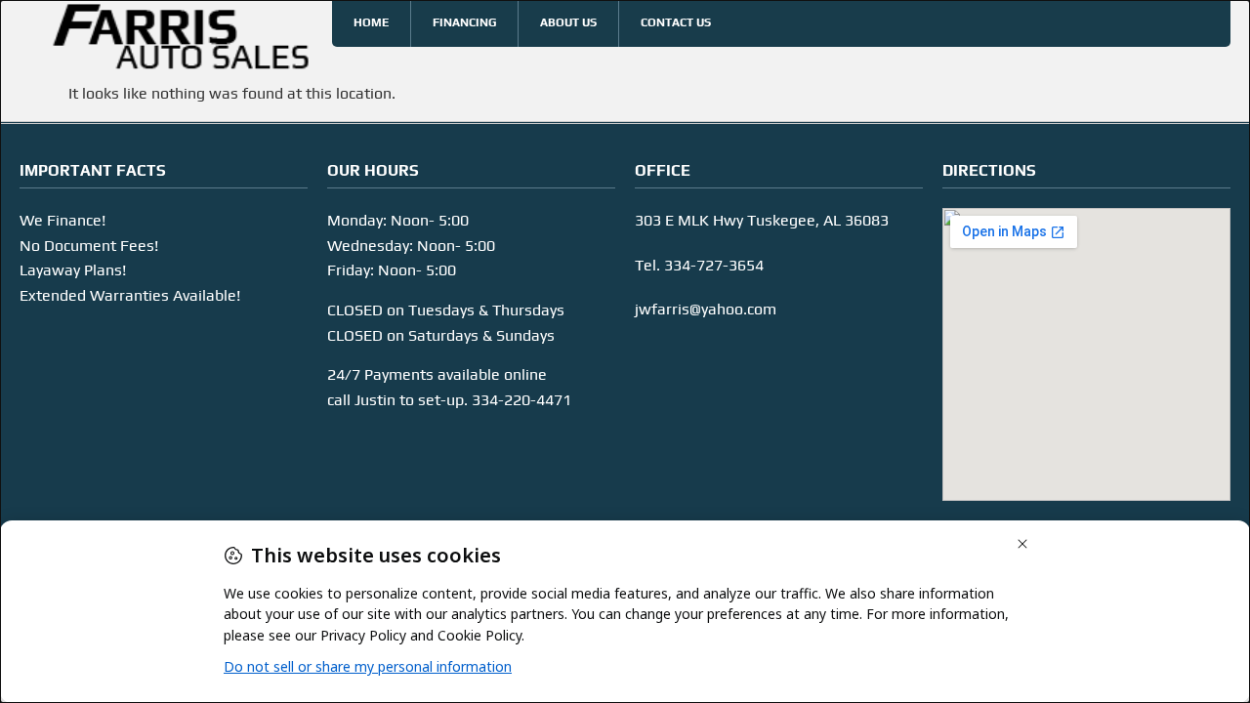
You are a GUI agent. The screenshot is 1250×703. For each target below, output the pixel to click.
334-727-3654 (714, 265)
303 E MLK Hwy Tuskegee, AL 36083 (762, 220)
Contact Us (676, 22)
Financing (464, 22)
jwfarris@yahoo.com (705, 309)
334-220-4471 (521, 400)
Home (371, 22)
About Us (568, 22)
